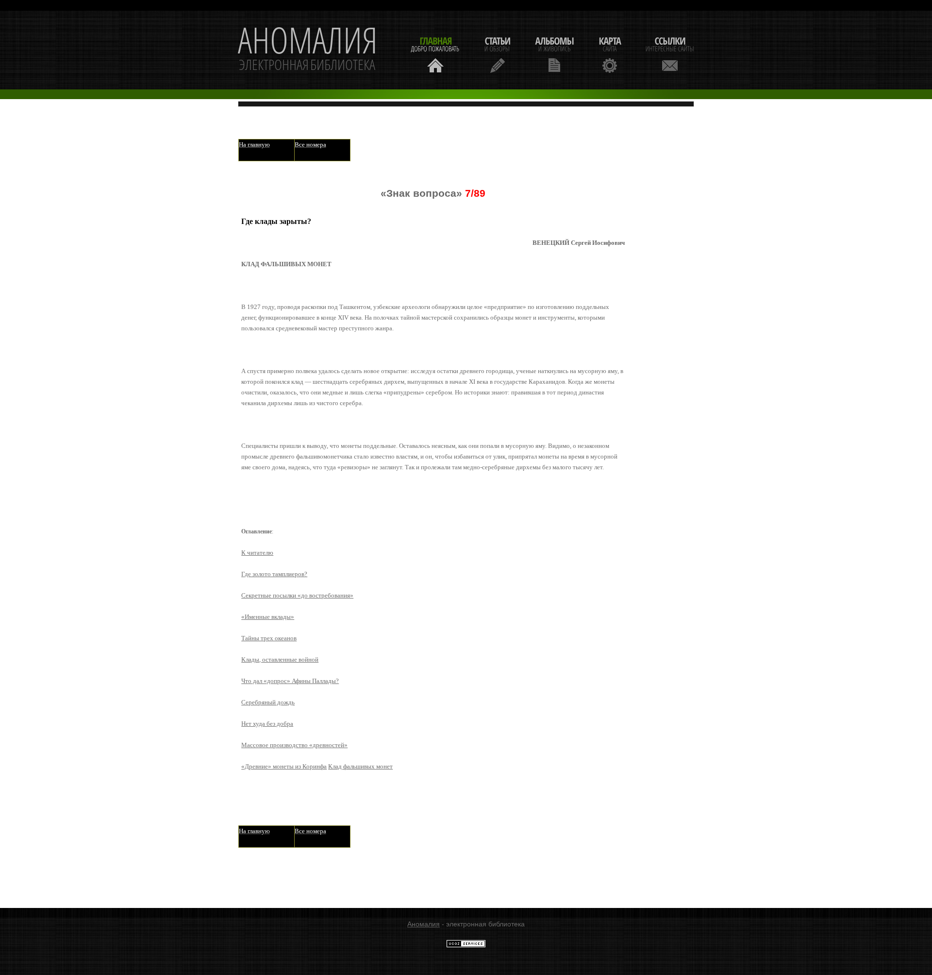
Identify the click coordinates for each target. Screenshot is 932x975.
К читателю (257, 552)
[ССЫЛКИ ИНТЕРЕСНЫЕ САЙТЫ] (670, 53)
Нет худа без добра (267, 723)
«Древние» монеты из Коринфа (284, 766)
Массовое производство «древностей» (294, 745)
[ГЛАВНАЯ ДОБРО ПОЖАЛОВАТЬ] (435, 53)
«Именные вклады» (267, 616)
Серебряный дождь (268, 702)
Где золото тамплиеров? (274, 574)
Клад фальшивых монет (360, 766)
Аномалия (423, 924)
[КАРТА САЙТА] (610, 53)
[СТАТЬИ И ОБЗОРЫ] (497, 53)
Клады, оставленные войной (279, 659)
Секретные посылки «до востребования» (297, 595)
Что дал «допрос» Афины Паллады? (290, 680)
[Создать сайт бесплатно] (466, 945)
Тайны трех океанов (269, 638)
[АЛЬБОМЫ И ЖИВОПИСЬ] (554, 53)
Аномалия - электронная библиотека (308, 50)
